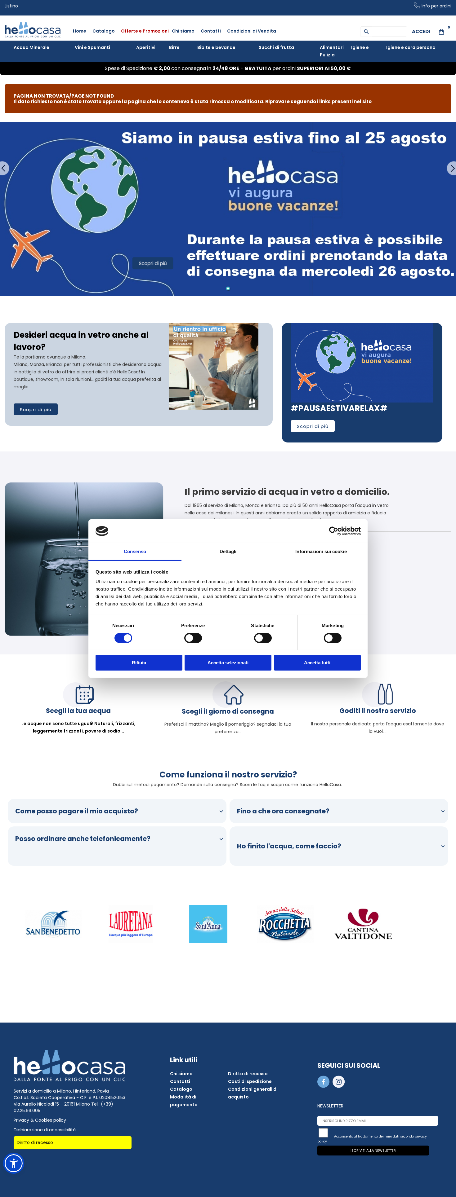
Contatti (211, 31)
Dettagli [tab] (228, 551)
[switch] (193, 638)
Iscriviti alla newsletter (373, 1150)
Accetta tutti (317, 662)
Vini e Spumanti (92, 47)
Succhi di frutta (276, 47)
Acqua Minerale (31, 47)
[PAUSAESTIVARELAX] (362, 326)
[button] (14, 1163)
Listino (11, 6)
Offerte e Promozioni (145, 31)
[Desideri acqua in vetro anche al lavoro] (213, 326)
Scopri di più (35, 409)
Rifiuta (139, 662)
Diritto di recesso (35, 1142)
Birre (174, 47)
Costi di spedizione (250, 1081)
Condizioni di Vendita (251, 31)
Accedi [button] (421, 31)
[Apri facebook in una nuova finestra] (324, 1086)
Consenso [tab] (135, 551)
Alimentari (332, 47)
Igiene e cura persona (411, 47)
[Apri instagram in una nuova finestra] (339, 1086)
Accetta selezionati (228, 662)
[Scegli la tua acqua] (78, 705)
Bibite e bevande (216, 47)
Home (79, 31)
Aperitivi (145, 47)
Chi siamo (183, 31)
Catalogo (103, 31)
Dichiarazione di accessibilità (45, 1130)
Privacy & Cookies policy (40, 1120)
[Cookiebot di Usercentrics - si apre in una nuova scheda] (333, 531)
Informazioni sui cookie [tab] (320, 551)
